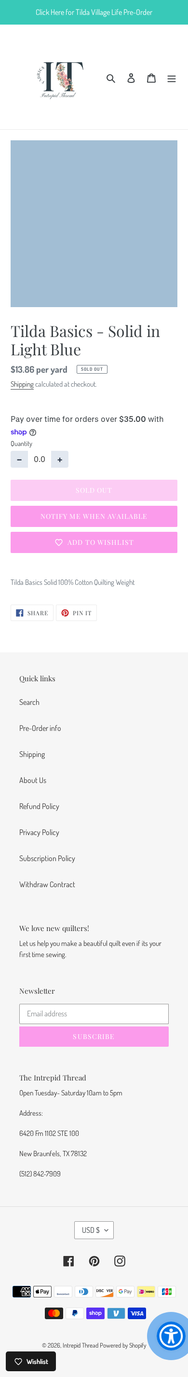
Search (29, 702)
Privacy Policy (39, 832)
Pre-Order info (40, 728)
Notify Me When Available (94, 516)
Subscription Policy (47, 858)
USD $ (91, 1230)
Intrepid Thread (80, 1345)
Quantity (21, 443)
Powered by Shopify (123, 1345)
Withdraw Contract (47, 884)
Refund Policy (39, 806)
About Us (32, 780)
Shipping (22, 384)
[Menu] (171, 76)
